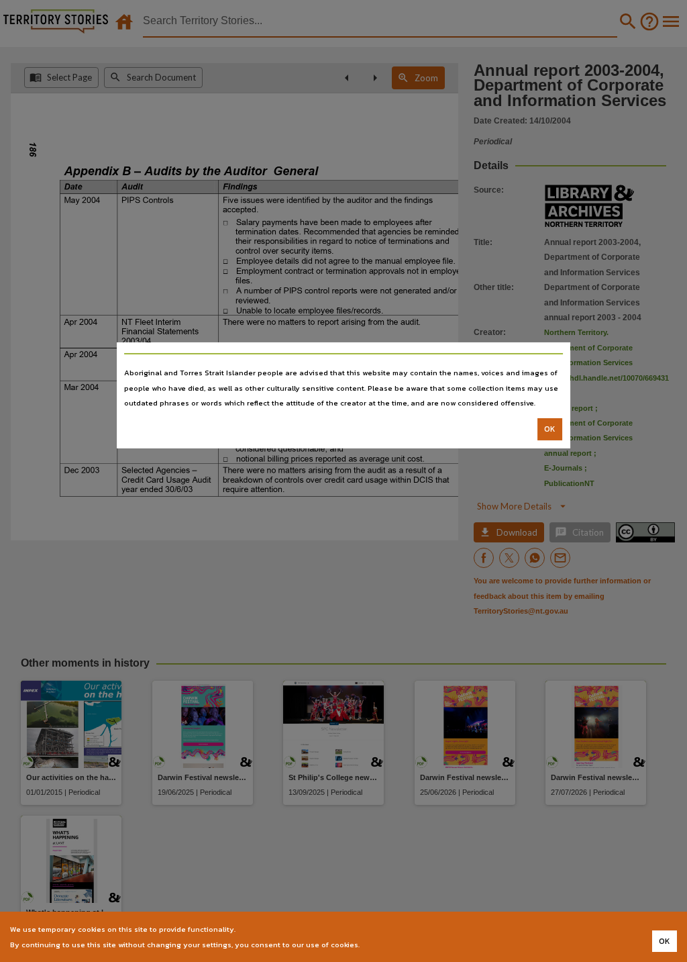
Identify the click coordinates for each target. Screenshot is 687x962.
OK (550, 429)
